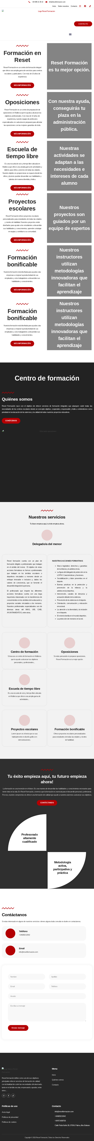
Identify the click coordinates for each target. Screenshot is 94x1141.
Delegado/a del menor (47, 544)
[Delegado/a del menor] (47, 535)
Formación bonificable (70, 729)
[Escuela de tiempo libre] (24, 679)
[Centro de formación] (24, 642)
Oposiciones (69, 651)
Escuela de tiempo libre (24, 688)
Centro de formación (24, 651)
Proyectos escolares (24, 729)
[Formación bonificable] (69, 720)
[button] (70, 34)
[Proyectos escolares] (24, 720)
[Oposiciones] (69, 642)
